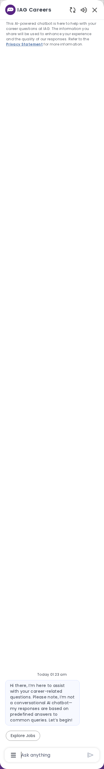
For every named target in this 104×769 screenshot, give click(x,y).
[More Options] (13, 755)
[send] (90, 755)
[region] (52, 382)
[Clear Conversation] (72, 10)
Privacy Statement (24, 44)
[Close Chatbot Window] (95, 10)
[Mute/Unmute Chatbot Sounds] (83, 9)
